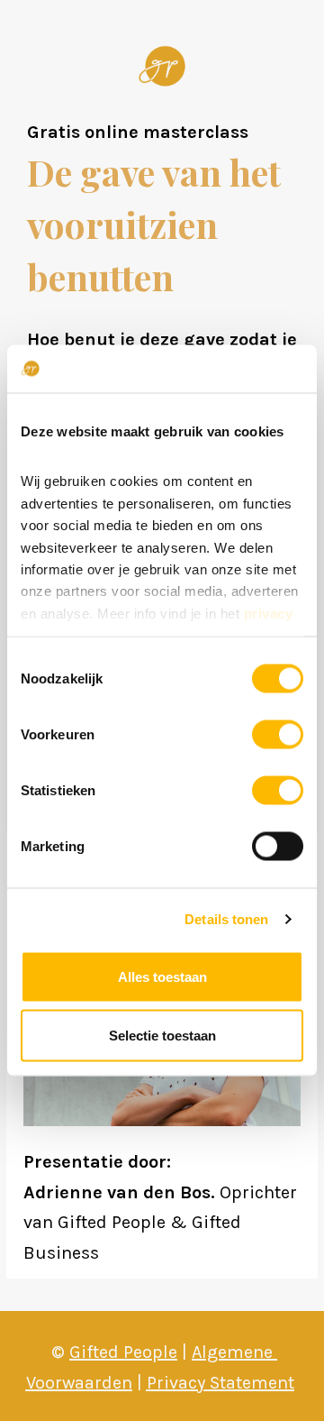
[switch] (277, 734)
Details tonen (226, 919)
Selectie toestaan (162, 1035)
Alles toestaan (162, 976)
